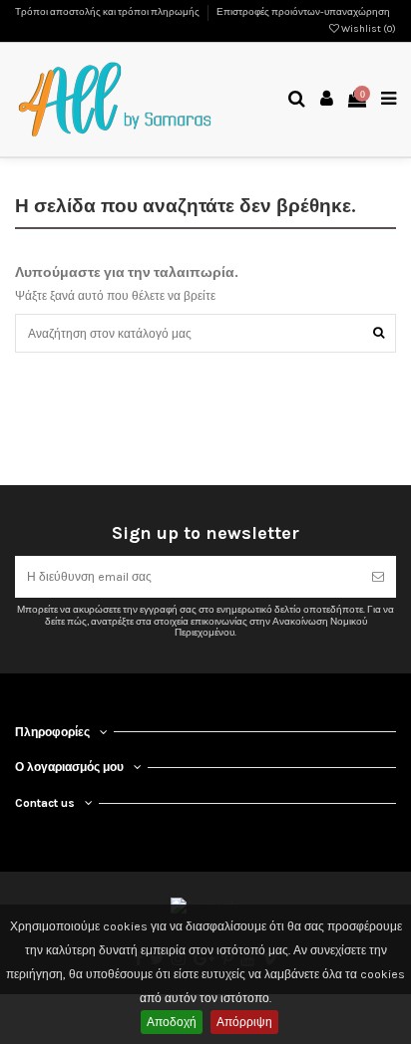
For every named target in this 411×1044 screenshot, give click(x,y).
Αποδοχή (172, 1022)
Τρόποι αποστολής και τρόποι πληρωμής (108, 12)
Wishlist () (367, 29)
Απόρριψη (244, 1022)
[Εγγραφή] (378, 577)
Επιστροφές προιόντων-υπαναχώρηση (303, 12)
